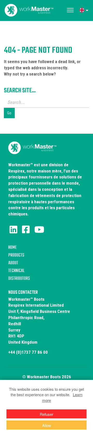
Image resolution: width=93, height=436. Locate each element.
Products (16, 255)
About (13, 263)
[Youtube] (39, 229)
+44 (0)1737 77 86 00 (28, 352)
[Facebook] (26, 229)
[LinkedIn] (13, 229)
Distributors (19, 278)
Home (12, 247)
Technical (16, 271)
